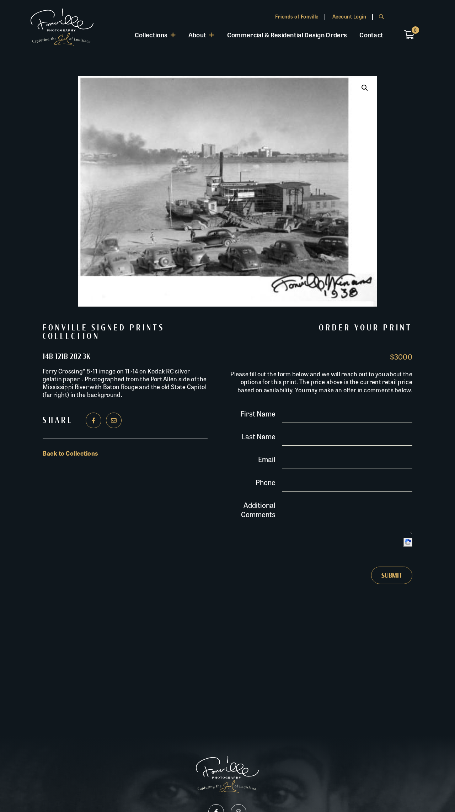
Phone (265, 482)
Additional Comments (258, 509)
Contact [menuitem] (371, 34)
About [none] (197, 34)
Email (266, 459)
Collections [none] (151, 34)
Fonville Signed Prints (104, 328)
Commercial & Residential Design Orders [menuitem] (287, 34)
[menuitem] (155, 34)
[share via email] (114, 420)
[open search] (381, 16)
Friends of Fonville (296, 16)
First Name (258, 413)
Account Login (349, 16)
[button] (364, 87)
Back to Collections (70, 453)
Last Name (258, 436)
